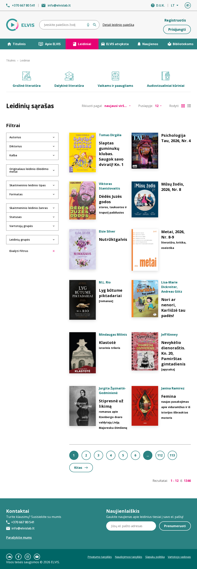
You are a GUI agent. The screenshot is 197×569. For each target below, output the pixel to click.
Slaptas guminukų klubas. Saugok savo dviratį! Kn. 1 (111, 153)
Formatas (16, 194)
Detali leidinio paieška (118, 25)
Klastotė (107, 342)
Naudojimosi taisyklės (128, 557)
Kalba (13, 155)
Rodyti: (174, 106)
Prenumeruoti (175, 526)
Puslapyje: (145, 106)
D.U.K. (160, 5)
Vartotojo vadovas (179, 557)
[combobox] (69, 24)
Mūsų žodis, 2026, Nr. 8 (172, 186)
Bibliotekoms (183, 44)
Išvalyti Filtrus (18, 251)
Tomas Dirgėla (110, 135)
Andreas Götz (171, 291)
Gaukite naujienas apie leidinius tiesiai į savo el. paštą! (144, 517)
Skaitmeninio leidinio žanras (28, 208)
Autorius (15, 137)
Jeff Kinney (169, 334)
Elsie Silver (107, 231)
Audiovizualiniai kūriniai (165, 86)
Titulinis (19, 44)
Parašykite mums (19, 537)
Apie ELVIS (53, 44)
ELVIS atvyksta (117, 44)
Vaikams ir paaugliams (115, 86)
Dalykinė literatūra (69, 86)
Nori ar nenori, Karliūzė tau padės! (173, 307)
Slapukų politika (155, 557)
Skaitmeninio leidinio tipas (27, 185)
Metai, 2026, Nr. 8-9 (173, 234)
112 (160, 455)
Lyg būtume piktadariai (110, 293)
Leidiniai (84, 44)
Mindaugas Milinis (113, 334)
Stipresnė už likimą (111, 403)
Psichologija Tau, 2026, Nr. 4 (176, 138)
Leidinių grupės (19, 239)
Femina (168, 396)
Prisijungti (177, 29)
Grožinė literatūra (27, 86)
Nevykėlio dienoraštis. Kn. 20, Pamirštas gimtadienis (173, 353)
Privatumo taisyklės (100, 557)
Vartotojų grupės (21, 226)
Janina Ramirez (172, 388)
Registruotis (175, 20)
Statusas (15, 217)
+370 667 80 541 (23, 5)
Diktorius (15, 146)
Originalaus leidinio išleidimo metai (28, 170)
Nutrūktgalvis (113, 239)
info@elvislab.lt (59, 5)
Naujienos (150, 44)
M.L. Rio (105, 282)
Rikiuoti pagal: (92, 106)
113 (172, 455)
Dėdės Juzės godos (110, 199)
